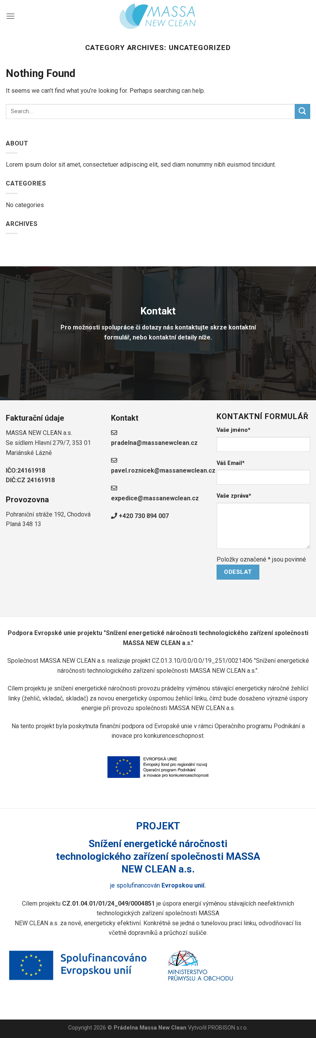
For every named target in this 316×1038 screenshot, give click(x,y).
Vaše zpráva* (234, 496)
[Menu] (10, 16)
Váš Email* (231, 463)
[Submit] (302, 111)
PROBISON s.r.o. (228, 1028)
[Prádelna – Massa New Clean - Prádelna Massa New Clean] (158, 16)
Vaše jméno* (233, 430)
